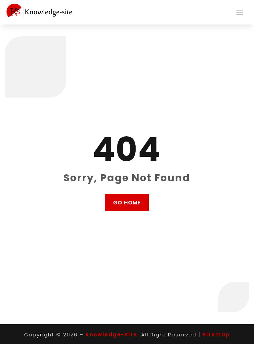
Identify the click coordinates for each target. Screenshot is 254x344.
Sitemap (216, 334)
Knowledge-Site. (112, 334)
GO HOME (127, 202)
